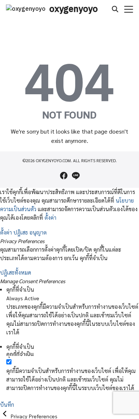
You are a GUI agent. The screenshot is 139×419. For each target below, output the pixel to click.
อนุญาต (38, 232)
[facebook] (63, 175)
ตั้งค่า (50, 217)
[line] (75, 175)
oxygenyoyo (73, 9)
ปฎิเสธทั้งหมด (15, 272)
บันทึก (7, 404)
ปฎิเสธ (20, 232)
